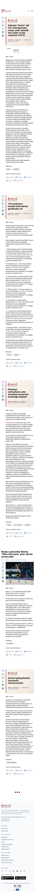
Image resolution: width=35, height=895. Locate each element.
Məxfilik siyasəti (5, 857)
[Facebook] (6, 871)
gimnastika (10, 643)
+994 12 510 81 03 (5, 818)
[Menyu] (32, 11)
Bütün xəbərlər (16, 52)
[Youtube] (13, 871)
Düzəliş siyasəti (5, 846)
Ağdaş (8, 169)
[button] (2, 18)
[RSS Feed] (24, 871)
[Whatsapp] (2, 871)
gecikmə (16, 354)
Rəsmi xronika (4, 831)
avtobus (9, 354)
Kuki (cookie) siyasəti (6, 862)
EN (14, 889)
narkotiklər (16, 169)
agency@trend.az (5, 820)
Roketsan (27, 525)
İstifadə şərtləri (5, 855)
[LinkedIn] (20, 871)
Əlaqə (2, 842)
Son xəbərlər (4, 828)
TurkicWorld (9, 422)
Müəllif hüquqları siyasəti (7, 860)
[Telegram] (17, 871)
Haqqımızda (4, 837)
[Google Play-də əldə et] (20, 878)
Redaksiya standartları (7, 844)
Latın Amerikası (18, 525)
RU (20, 889)
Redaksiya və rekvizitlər (7, 839)
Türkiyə (9, 525)
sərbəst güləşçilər (11, 762)
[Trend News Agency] (5, 806)
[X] (9, 871)
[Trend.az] (6, 10)
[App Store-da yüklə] (7, 878)
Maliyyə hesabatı (5, 849)
